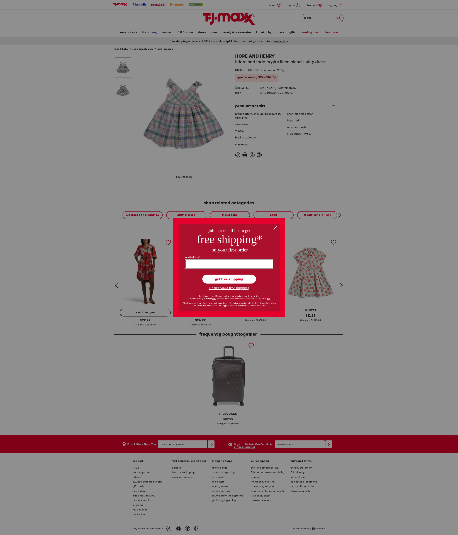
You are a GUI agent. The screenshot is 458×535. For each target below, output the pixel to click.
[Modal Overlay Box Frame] (229, 267)
